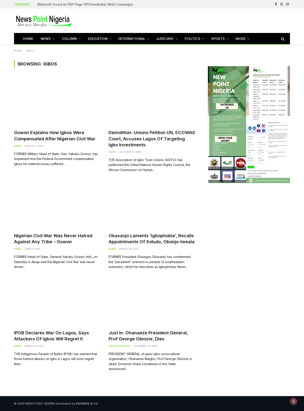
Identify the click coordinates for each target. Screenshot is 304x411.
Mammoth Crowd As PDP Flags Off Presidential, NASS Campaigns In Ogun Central (87, 4)
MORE (241, 39)
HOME (28, 39)
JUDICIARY (165, 39)
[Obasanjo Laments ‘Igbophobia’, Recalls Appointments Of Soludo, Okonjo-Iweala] (152, 204)
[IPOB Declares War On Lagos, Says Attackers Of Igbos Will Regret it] (57, 302)
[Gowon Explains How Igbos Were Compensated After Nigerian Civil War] (57, 101)
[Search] (282, 39)
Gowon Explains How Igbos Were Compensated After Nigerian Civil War (54, 135)
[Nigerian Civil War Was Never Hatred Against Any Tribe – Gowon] (57, 204)
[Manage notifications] (293, 401)
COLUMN (69, 39)
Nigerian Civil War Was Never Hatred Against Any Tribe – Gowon (53, 238)
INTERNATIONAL (131, 39)
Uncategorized (120, 346)
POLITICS (192, 39)
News (17, 146)
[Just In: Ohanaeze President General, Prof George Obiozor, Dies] (152, 302)
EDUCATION (98, 39)
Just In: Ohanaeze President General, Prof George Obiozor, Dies (148, 335)
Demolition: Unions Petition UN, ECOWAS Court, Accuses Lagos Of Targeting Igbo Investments (152, 138)
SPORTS (218, 39)
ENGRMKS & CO (87, 403)
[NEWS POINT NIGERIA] (44, 20)
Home (18, 50)
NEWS (46, 39)
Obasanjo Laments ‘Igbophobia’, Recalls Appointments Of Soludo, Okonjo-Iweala (152, 238)
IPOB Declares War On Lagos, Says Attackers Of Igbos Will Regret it (51, 335)
